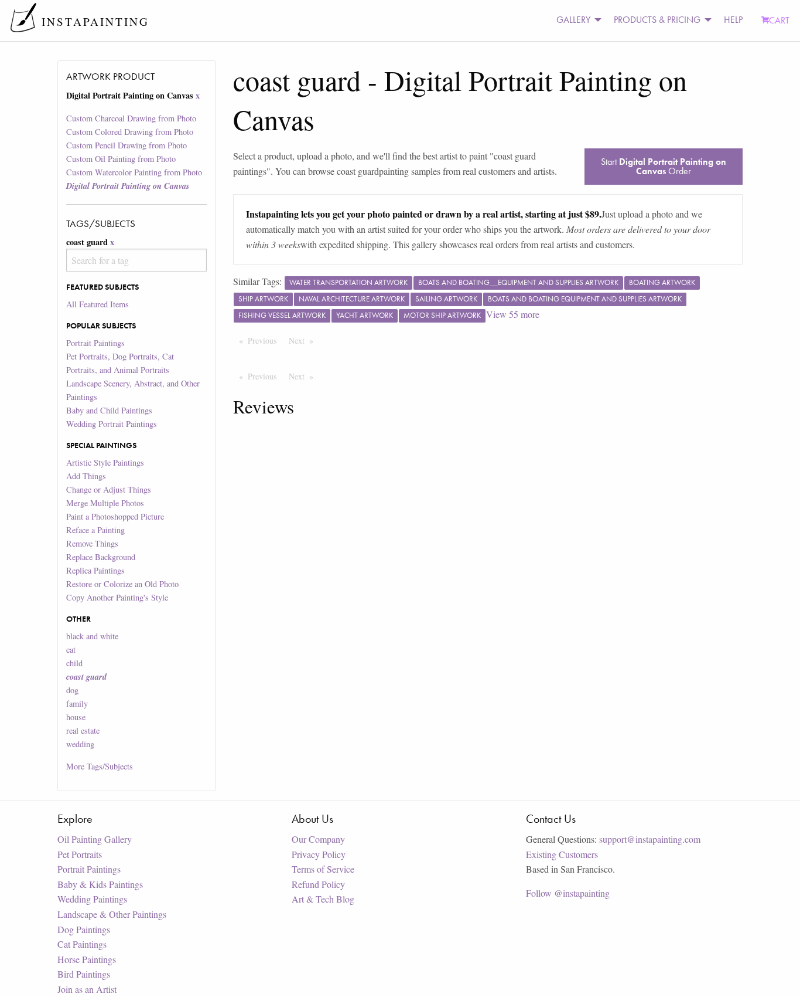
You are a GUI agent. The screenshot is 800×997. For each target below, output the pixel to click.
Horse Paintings (86, 959)
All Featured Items (97, 304)
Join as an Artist (87, 989)
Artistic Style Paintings (105, 462)
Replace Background (100, 556)
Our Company (318, 839)
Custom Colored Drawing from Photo (129, 131)
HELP (733, 19)
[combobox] (136, 260)
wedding (80, 744)
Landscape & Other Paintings (111, 914)
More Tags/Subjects (99, 766)
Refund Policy (318, 884)
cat (71, 649)
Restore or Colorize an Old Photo (122, 583)
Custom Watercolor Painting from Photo (134, 172)
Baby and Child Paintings (109, 410)
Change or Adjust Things (108, 489)
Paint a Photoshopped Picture (115, 516)
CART (779, 20)
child (74, 663)
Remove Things (92, 543)
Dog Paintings (83, 929)
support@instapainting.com (649, 839)
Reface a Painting (95, 529)
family (77, 703)
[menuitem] (575, 20)
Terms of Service (323, 869)
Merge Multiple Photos (105, 502)
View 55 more (512, 314)
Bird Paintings (83, 974)
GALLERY (573, 19)
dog (72, 690)
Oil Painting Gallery (94, 839)
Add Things (86, 475)
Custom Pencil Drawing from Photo (126, 145)
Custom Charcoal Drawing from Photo (131, 118)
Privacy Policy (319, 854)
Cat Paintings (82, 944)
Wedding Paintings (92, 899)
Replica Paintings (95, 570)
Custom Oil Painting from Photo (121, 158)
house (76, 717)
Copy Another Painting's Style (117, 597)
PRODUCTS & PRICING (657, 19)
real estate (83, 730)
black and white (92, 636)
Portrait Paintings (95, 342)
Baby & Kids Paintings (100, 884)
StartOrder (663, 166)
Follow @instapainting (568, 893)
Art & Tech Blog (323, 899)
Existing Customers (562, 854)
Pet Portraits (79, 854)
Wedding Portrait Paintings (111, 423)
